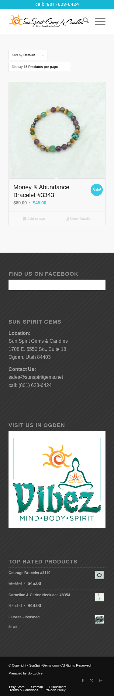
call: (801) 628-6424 (57, 4)
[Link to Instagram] (100, 680)
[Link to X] (91, 680)
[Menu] (97, 21)
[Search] (83, 21)
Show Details (80, 218)
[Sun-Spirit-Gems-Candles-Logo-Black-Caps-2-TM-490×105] (47, 21)
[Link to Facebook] (82, 680)
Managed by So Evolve (26, 673)
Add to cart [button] (35, 218)
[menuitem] (83, 21)
